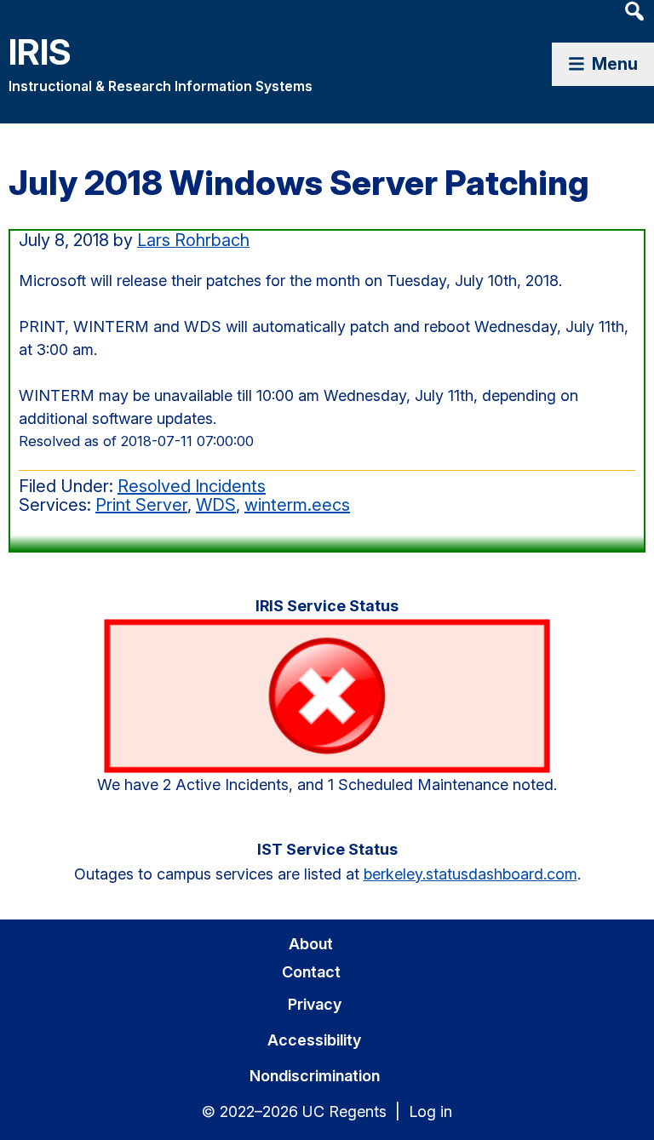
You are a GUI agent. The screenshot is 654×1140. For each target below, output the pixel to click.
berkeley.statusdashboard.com (470, 874)
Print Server (141, 505)
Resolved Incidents (192, 486)
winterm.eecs (297, 505)
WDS (216, 505)
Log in (430, 1111)
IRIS (40, 51)
